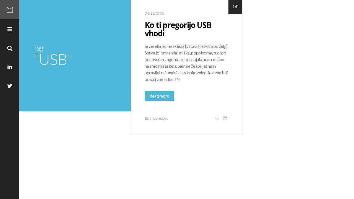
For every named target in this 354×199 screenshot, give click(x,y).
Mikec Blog (9, 9)
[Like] (217, 118)
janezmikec (158, 118)
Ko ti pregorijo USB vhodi (178, 29)
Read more (159, 95)
